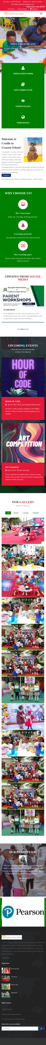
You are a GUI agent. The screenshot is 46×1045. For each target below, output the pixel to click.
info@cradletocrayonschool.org (11, 1014)
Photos (16, 513)
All (8, 513)
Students (36, 513)
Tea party (14, 976)
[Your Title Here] (22, 518)
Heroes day (14, 984)
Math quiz (14, 992)
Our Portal (11, 9)
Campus (25, 513)
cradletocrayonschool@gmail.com (23, 4)
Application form (23, 74)
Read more (6, 175)
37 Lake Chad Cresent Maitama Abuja (13, 1019)
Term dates (23, 123)
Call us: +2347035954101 (13, 2)
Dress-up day (15, 968)
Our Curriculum (23, 90)
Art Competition (12, 467)
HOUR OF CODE (12, 401)
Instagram (35, 9)
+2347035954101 (7, 1009)
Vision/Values (23, 106)
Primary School (22, 9)
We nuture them (12, 308)
